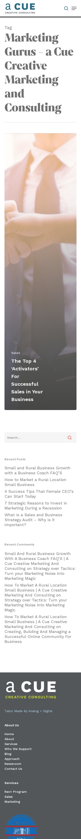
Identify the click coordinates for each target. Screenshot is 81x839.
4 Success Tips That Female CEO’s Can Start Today (39, 494)
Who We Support (18, 748)
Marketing (12, 801)
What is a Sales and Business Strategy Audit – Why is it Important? (33, 519)
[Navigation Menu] (74, 8)
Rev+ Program (15, 791)
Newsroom (12, 763)
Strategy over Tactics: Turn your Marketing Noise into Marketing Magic (40, 573)
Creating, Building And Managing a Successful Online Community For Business (37, 636)
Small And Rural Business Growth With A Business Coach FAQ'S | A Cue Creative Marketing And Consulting (37, 561)
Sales (15, 353)
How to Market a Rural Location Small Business (35, 482)
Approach (12, 758)
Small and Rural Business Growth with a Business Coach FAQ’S (37, 470)
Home (9, 734)
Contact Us (13, 768)
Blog (7, 753)
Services (10, 743)
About (9, 738)
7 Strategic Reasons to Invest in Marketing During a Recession (35, 505)
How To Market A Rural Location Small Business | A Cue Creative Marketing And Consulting (35, 590)
